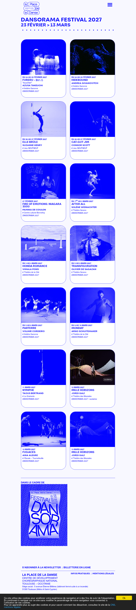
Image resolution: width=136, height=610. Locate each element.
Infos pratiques (80, 574)
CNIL (113, 604)
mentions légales (12, 607)
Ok (124, 598)
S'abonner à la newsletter (41, 567)
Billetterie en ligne (77, 567)
